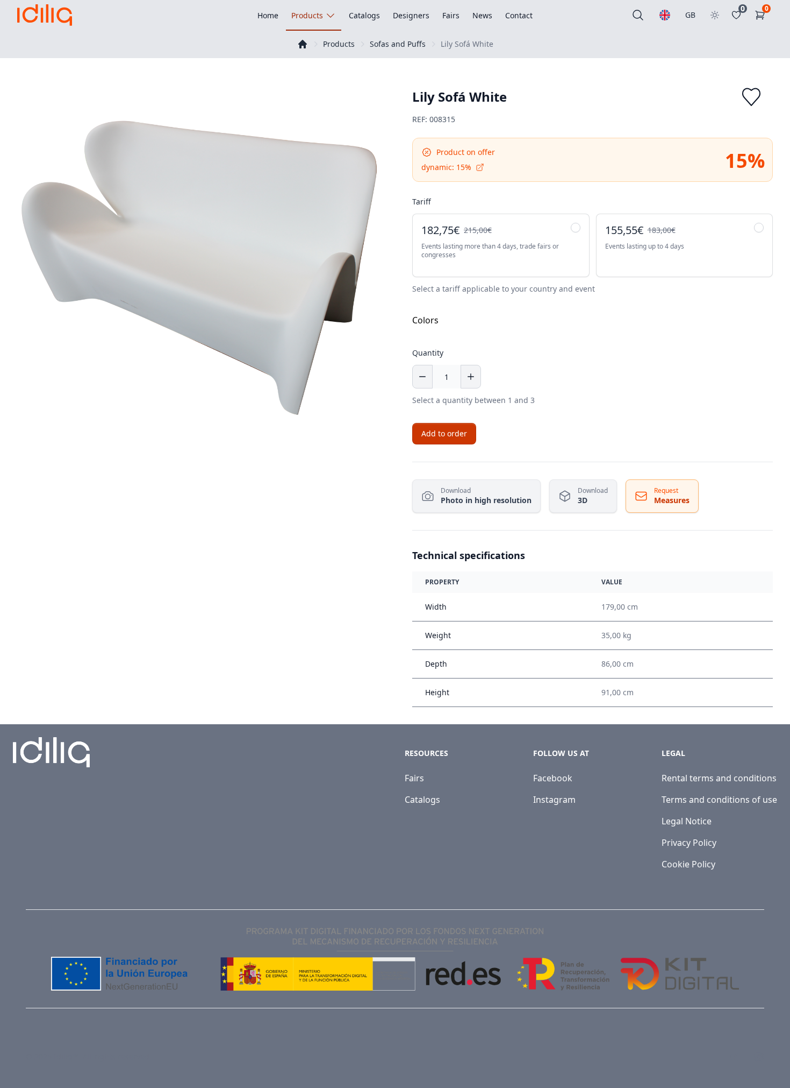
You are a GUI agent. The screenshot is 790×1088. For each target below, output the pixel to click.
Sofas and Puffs (398, 44)
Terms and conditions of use (719, 800)
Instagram (554, 800)
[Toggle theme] (715, 15)
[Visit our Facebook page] (735, 1056)
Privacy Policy (689, 843)
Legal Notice (687, 821)
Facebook (552, 778)
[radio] (501, 245)
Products (339, 44)
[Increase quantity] (471, 376)
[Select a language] (665, 15)
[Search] (638, 15)
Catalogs (422, 800)
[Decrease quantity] (422, 376)
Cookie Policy (688, 864)
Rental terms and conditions (719, 778)
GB (690, 15)
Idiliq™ (66, 1056)
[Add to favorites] (751, 97)
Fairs (414, 778)
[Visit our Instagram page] (758, 1056)
